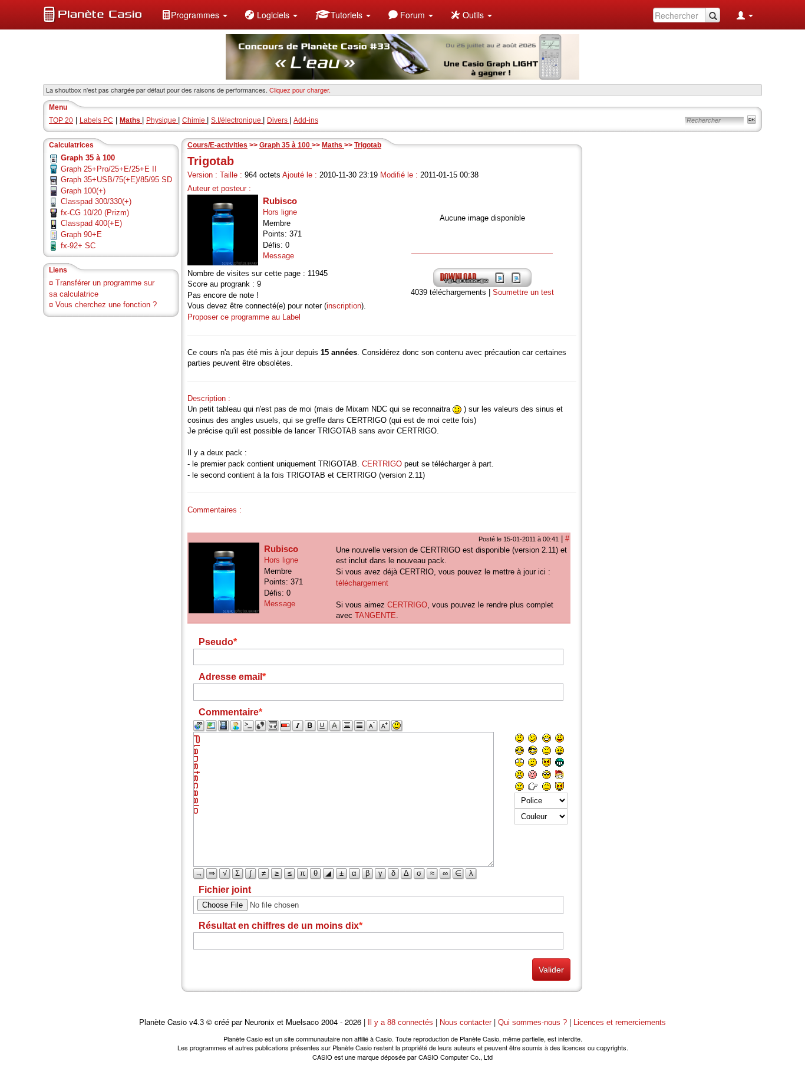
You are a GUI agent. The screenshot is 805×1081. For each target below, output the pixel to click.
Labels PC (96, 120)
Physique (162, 120)
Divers (278, 120)
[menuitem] (194, 14)
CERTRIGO (382, 463)
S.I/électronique (237, 120)
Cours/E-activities (217, 145)
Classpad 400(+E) (91, 223)
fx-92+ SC (78, 245)
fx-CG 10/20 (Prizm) (95, 212)
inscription (343, 305)
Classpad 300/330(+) (96, 201)
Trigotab (367, 145)
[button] (194, 14)
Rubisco (280, 201)
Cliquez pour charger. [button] (300, 89)
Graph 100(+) (83, 190)
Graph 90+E (81, 234)
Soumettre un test (523, 292)
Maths (333, 145)
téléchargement (362, 583)
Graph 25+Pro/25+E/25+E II (109, 169)
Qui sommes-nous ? (532, 1022)
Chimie (194, 120)
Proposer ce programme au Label (244, 317)
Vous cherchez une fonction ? (106, 304)
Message (278, 255)
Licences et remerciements (619, 1022)
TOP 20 (61, 120)
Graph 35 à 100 (285, 145)
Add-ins (305, 120)
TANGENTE (375, 615)
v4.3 (196, 1022)
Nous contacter (465, 1022)
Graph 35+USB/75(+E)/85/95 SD (116, 179)
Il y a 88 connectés (402, 1022)
